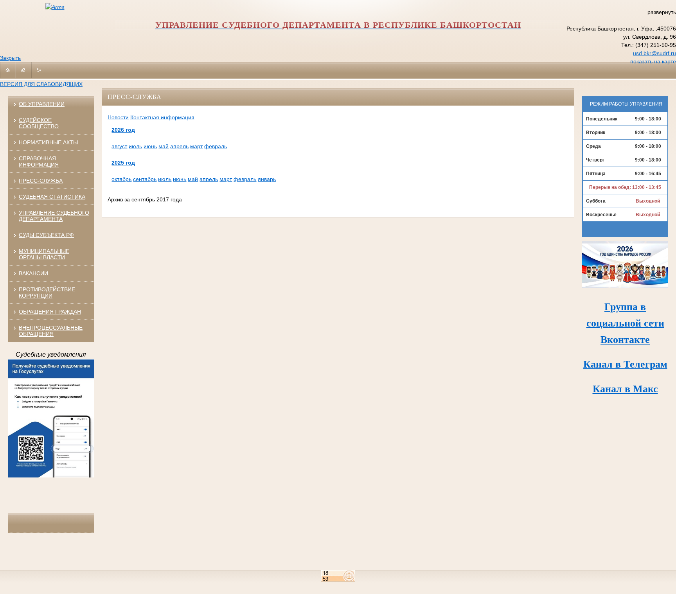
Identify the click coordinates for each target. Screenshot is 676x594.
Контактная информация (162, 117)
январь (267, 179)
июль (135, 146)
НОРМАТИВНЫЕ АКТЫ (48, 142)
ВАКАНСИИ (33, 273)
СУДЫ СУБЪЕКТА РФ (46, 235)
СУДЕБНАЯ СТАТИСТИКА (52, 197)
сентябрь (144, 179)
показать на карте (653, 61)
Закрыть (10, 58)
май (163, 146)
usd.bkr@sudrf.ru (654, 53)
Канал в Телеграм (625, 364)
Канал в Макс (625, 389)
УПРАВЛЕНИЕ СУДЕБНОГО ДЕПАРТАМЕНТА (54, 216)
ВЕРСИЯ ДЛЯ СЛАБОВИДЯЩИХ (41, 84)
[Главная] (23, 70)
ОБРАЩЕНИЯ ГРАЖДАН (50, 312)
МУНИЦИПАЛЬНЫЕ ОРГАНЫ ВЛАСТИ (44, 254)
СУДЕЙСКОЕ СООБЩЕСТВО (39, 123)
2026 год (123, 130)
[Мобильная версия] (8, 70)
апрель (179, 146)
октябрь (121, 179)
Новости (118, 117)
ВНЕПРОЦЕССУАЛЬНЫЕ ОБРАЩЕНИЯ (51, 331)
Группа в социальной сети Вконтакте (625, 323)
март (196, 146)
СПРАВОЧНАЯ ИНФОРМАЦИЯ (39, 161)
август (119, 146)
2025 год (123, 163)
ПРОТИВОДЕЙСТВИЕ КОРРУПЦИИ (47, 292)
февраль (215, 146)
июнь (150, 146)
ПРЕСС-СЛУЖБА (41, 181)
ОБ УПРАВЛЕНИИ (42, 104)
